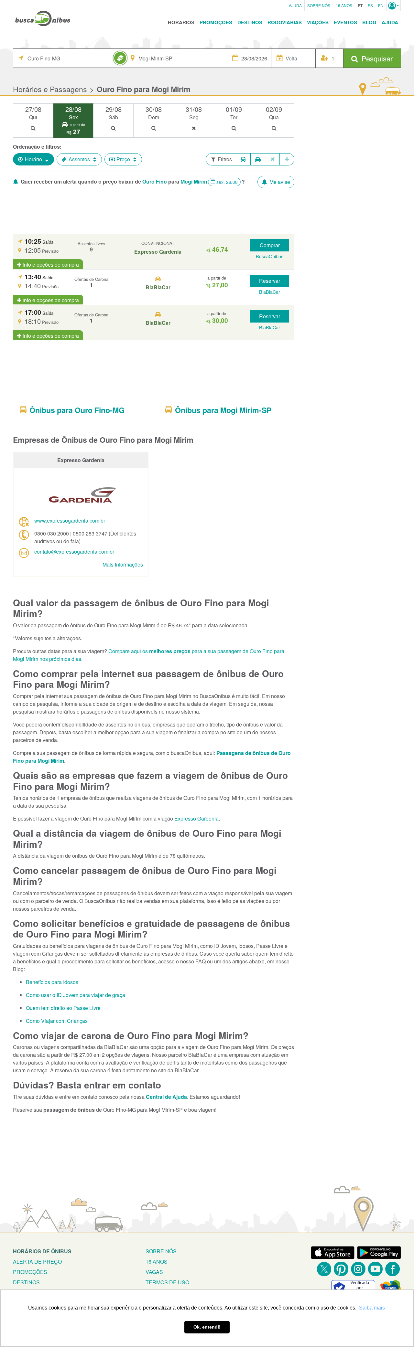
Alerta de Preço (37, 1261)
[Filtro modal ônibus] (243, 159)
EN (381, 5)
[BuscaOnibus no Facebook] (392, 1269)
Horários (181, 22)
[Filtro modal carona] (258, 159)
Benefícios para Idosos (52, 982)
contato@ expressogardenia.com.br (74, 551)
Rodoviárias (284, 22)
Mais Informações (123, 564)
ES (370, 5)
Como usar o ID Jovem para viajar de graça (75, 995)
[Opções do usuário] (393, 5)
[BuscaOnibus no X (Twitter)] (323, 1269)
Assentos (79, 159)
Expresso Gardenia (196, 818)
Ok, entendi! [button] (207, 1327)
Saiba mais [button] (372, 1307)
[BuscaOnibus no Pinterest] (341, 1269)
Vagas (154, 1272)
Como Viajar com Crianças (57, 1020)
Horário (33, 159)
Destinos (249, 22)
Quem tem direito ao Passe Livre (63, 1008)
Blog (369, 22)
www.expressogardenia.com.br (69, 520)
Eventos (345, 22)
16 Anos (344, 5)
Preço (123, 159)
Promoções (216, 22)
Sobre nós (161, 1251)
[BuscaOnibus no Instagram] (358, 1269)
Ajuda (295, 5)
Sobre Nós (318, 5)
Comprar (270, 245)
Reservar (269, 280)
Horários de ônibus (42, 1251)
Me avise (279, 182)
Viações (318, 22)
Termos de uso (167, 1282)
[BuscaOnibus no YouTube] (375, 1269)
